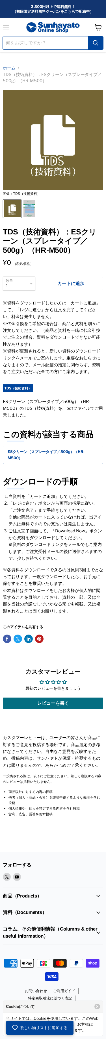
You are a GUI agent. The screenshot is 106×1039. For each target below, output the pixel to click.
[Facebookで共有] (7, 639)
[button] (39, 1028)
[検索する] (95, 42)
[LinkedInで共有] (28, 639)
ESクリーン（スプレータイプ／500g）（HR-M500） (46, 454)
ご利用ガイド (64, 990)
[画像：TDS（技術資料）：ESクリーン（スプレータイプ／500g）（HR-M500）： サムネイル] (29, 209)
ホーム (9, 68)
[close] (97, 1006)
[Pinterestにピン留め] (39, 639)
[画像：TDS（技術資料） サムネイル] (12, 209)
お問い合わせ (36, 990)
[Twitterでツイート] (18, 639)
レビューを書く (53, 703)
